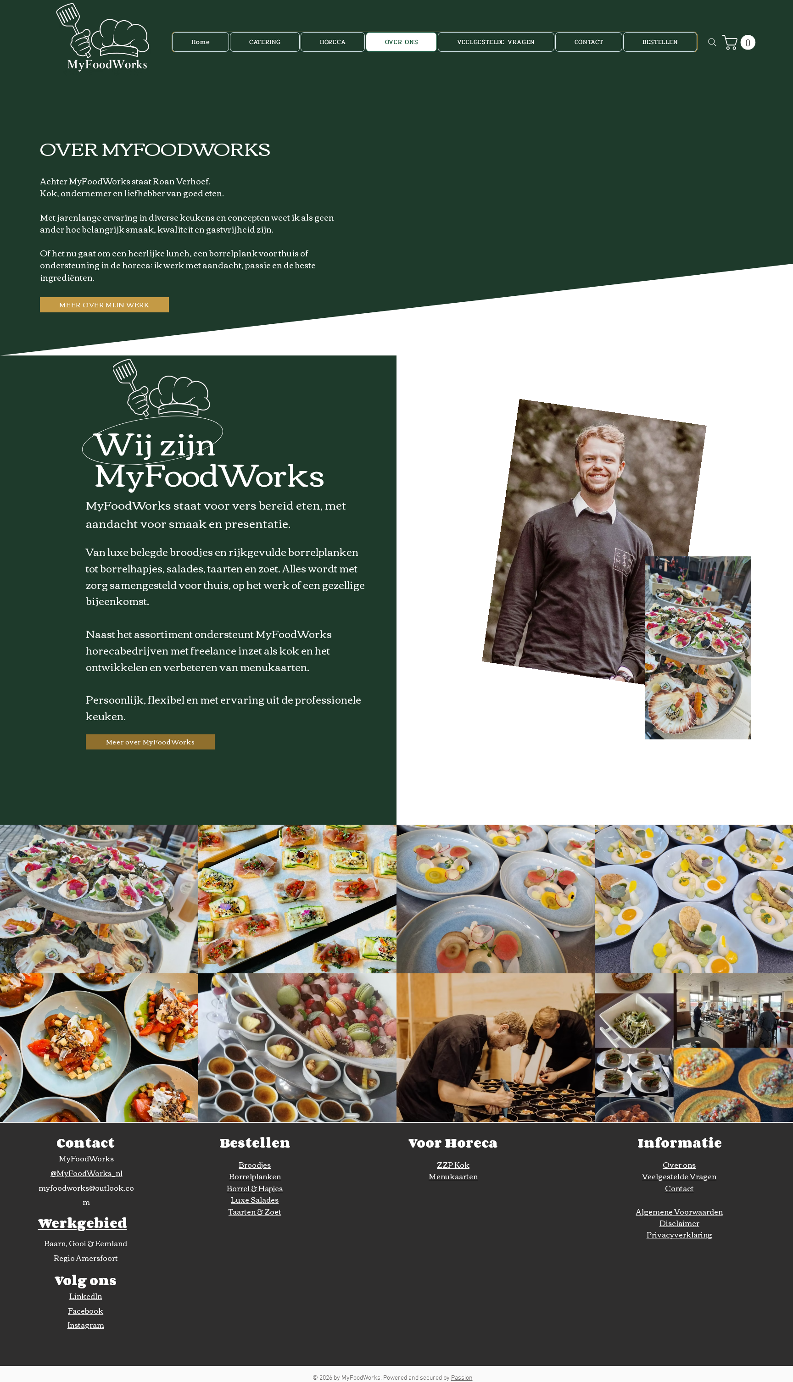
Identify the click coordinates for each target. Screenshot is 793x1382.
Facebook (85, 1310)
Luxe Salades (255, 1199)
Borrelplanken (255, 1176)
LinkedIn (85, 1296)
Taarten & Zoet (255, 1211)
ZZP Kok (453, 1164)
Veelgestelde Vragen (679, 1176)
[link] (740, 42)
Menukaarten (453, 1176)
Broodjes (255, 1164)
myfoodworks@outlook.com (86, 1195)
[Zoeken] (712, 42)
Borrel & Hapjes (255, 1188)
